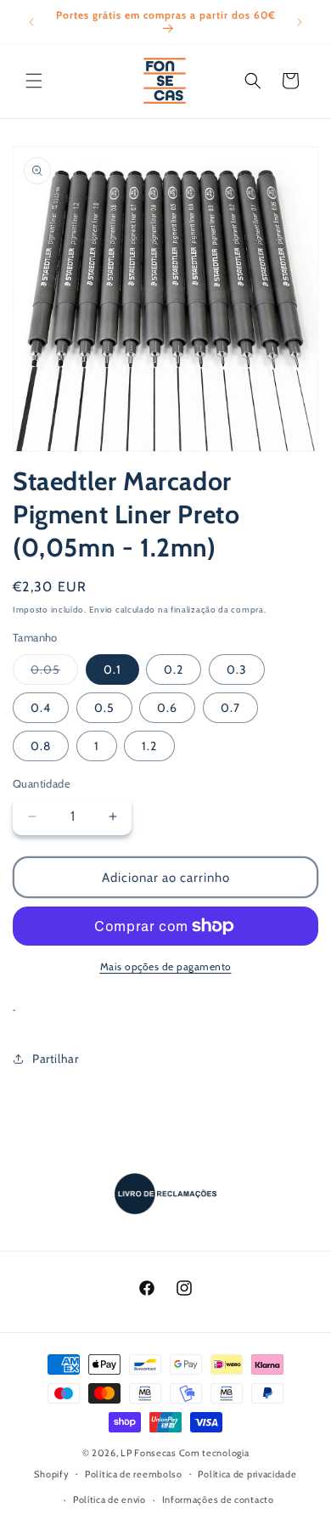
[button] (34, 80)
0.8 (41, 746)
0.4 (41, 707)
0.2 (173, 669)
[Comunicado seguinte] (299, 22)
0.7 (230, 707)
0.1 (112, 669)
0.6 (167, 707)
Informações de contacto (218, 1500)
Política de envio (109, 1500)
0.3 (237, 669)
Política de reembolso (133, 1474)
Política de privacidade (247, 1474)
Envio (101, 609)
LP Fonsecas (149, 1453)
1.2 (149, 746)
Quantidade (41, 783)
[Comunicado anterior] (31, 22)
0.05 (54, 673)
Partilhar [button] (55, 1058)
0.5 (104, 707)
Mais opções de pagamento (166, 966)
